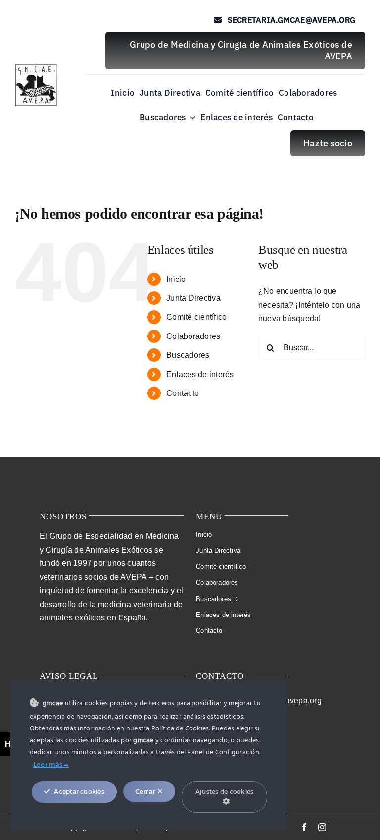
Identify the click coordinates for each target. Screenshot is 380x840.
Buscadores (187, 355)
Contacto (182, 393)
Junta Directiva (193, 298)
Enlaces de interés (200, 374)
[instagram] (322, 827)
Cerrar (146, 791)
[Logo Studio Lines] (36, 67)
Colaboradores (193, 336)
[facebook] (304, 827)
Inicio (176, 279)
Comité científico (196, 317)
